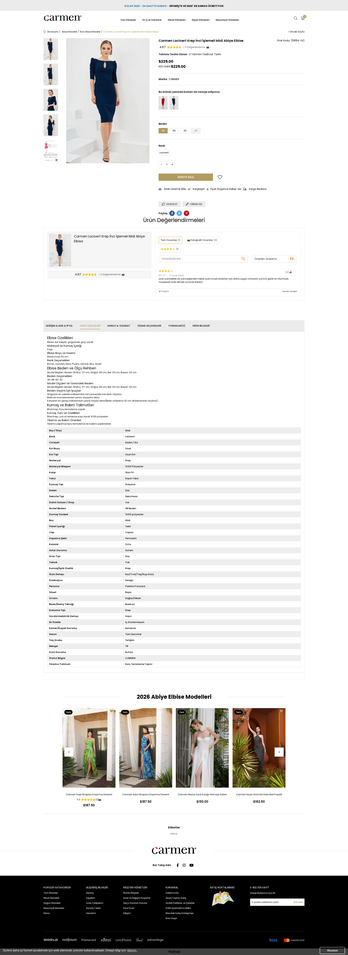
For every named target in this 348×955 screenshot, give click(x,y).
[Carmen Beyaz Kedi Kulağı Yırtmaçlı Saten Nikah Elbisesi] (202, 748)
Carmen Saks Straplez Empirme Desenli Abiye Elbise (145, 795)
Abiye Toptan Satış (176, 897)
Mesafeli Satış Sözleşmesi (180, 913)
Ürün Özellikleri (90, 325)
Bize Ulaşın (171, 918)
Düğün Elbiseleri (52, 903)
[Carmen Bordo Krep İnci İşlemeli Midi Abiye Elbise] (163, 103)
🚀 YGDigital (164, 291)
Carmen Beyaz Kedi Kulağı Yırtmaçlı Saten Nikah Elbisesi (202, 795)
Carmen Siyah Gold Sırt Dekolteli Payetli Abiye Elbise (259, 795)
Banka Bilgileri (131, 892)
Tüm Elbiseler (128, 20)
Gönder (298, 902)
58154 (173, 834)
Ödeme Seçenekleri (149, 325)
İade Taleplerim (94, 903)
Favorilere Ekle (111, 711)
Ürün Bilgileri (201, 325)
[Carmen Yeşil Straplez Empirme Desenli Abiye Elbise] (89, 748)
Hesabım (91, 913)
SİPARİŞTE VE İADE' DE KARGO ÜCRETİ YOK (196, 6)
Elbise (47, 913)
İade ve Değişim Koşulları (136, 897)
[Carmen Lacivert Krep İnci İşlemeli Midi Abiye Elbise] (174, 103)
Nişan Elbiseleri (201, 20)
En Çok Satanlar (152, 20)
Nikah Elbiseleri (177, 20)
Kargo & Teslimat (118, 325)
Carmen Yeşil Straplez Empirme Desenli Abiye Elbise (89, 795)
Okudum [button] (332, 950)
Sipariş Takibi (93, 908)
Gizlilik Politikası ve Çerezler (180, 903)
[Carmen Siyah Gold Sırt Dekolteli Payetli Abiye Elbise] (259, 748)
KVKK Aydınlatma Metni (178, 908)
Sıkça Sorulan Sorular (135, 903)
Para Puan (128, 908)
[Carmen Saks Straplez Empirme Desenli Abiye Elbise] (145, 748)
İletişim (127, 913)
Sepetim (90, 897)
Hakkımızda (172, 892)
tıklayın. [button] (132, 950)
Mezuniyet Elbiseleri (227, 20)
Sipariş (90, 892)
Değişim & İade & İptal (59, 325)
